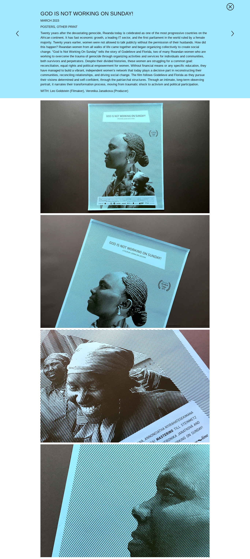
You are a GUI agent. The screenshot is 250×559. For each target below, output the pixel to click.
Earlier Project (231, 33)
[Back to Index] (230, 6)
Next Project (19, 33)
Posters (47, 27)
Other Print (67, 27)
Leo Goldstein (59, 91)
